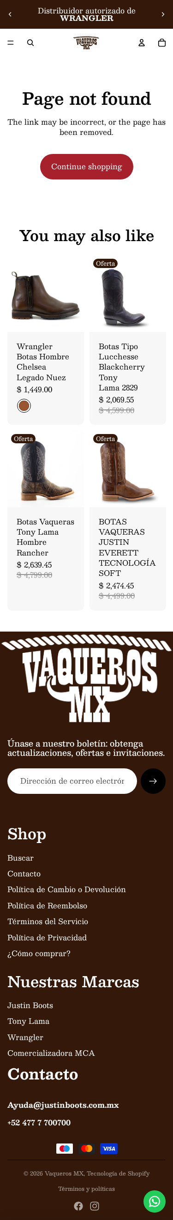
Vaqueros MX (64, 1173)
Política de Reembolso (47, 905)
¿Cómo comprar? (39, 953)
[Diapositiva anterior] (10, 14)
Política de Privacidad (47, 937)
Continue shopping (86, 166)
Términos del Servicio (47, 921)
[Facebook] (78, 1206)
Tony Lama (28, 1021)
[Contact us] (154, 1201)
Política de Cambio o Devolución (66, 889)
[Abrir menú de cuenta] (141, 42)
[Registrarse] (153, 780)
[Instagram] (94, 1206)
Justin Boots (30, 1005)
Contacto (24, 873)
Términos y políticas (86, 1188)
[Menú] (10, 42)
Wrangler (25, 1037)
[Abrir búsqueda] (30, 42)
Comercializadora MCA (51, 1053)
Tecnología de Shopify (118, 1173)
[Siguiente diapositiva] (163, 14)
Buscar (20, 857)
